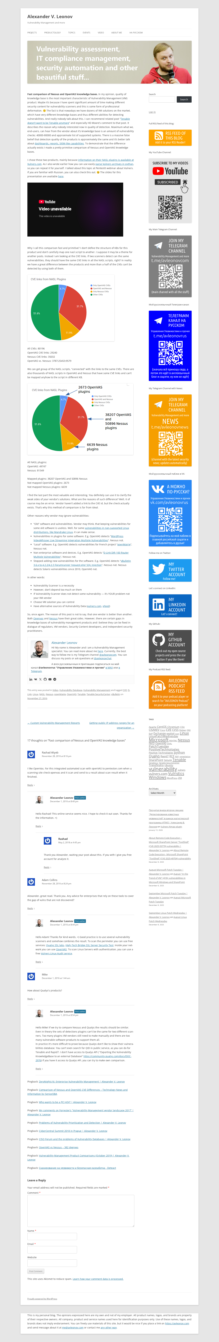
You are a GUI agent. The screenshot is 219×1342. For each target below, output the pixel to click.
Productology (52, 32)
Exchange (159, 733)
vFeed (106, 606)
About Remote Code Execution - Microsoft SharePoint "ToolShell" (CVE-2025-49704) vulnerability (170, 854)
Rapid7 (164, 756)
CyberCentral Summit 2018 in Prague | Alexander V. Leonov (73, 1131)
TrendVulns (156, 765)
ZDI (180, 778)
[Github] (45, 679)
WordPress (172, 778)
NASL (42, 694)
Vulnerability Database (70, 690)
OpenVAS (71, 694)
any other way (109, 1327)
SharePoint (156, 760)
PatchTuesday (159, 746)
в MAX (109, 667)
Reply (30, 785)
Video (101, 32)
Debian (182, 730)
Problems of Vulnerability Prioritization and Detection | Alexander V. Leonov (82, 1122)
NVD (152, 743)
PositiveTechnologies (164, 749)
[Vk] (35, 679)
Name (31, 1230)
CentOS (162, 727)
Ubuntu (168, 765)
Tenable (82, 694)
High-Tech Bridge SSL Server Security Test (89, 945)
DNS (189, 730)
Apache (152, 726)
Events (86, 32)
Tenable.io (153, 763)
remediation (184, 756)
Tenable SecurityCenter (98, 694)
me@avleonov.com (72, 1327)
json (177, 733)
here (60, 176)
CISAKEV (154, 730)
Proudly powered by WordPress (42, 1298)
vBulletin (115, 694)
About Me (116, 32)
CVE (125, 690)
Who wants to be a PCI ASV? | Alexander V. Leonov (67, 1102)
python (179, 752)
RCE (171, 756)
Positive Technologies (161, 752)
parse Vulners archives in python (114, 164)
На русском (136, 32)
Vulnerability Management (96, 690)
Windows (157, 777)
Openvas (38, 618)
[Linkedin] (30, 679)
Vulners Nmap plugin (171, 826)
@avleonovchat (102, 658)
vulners (181, 769)
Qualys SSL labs (55, 945)
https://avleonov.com (177, 1323)
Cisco (162, 730)
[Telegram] (54, 679)
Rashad (63, 838)
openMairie (124, 544)
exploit (170, 733)
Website (32, 1257)
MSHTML (173, 740)
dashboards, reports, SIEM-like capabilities (59, 143)
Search (152, 94)
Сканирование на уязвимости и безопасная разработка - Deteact (77, 1168)
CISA (182, 727)
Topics (71, 32)
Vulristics (176, 773)
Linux (35, 694)
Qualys (154, 755)
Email (31, 1244)
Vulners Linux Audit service (56, 953)
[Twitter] (40, 679)
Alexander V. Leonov (50, 16)
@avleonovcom (108, 654)
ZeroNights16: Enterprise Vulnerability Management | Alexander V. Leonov (82, 1081)
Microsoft (159, 740)
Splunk (168, 760)
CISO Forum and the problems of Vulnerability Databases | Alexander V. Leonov (84, 1139)
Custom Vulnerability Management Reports (53, 723)
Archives (154, 789)
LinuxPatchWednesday (163, 736)
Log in (152, 112)
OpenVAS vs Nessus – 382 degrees (58, 1147)
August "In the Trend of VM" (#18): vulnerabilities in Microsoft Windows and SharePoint (168, 878)
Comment (34, 1192)
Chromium (173, 726)
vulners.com (94, 606)
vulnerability (163, 768)
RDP (177, 756)
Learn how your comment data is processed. (98, 1279)
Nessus (53, 618)
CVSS (175, 730)
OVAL (169, 743)
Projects (32, 32)
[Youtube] (49, 679)
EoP (151, 733)
